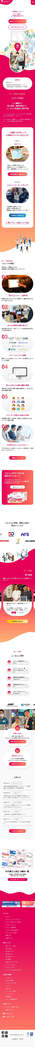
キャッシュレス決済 (11, 933)
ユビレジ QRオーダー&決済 (13, 922)
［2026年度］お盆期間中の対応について (14, 814)
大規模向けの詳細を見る (17, 215)
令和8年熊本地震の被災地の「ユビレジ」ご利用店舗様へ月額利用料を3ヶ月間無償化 (17, 86)
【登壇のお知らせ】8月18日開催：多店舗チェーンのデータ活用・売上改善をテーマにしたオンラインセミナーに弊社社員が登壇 (17, 796)
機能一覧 (8, 935)
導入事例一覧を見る (17, 621)
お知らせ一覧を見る (17, 831)
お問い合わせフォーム (17, 741)
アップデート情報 (17, 802)
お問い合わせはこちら (17, 27)
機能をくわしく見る (17, 458)
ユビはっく (9, 978)
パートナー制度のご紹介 (12, 1007)
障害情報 (8, 996)
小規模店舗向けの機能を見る (17, 174)
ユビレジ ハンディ (11, 925)
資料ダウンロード (17, 764)
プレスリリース (15, 783)
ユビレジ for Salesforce (12, 930)
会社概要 (14, 1039)
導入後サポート (10, 956)
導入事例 (8, 959)
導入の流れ (9, 948)
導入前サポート (10, 951)
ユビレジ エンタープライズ (13, 919)
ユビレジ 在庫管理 (11, 927)
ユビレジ (8, 916)
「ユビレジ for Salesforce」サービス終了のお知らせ (17, 822)
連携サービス (9, 938)
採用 (20, 1039)
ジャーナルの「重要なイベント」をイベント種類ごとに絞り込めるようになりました (17, 806)
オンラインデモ (10, 967)
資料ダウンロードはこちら (17, 21)
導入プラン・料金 (10, 946)
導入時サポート (10, 954)
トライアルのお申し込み (12, 970)
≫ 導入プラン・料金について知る (17, 222)
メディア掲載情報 (10, 999)
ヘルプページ (8, 1017)
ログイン (7, 1013)
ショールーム (9, 964)
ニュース (8, 986)
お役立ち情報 (9, 980)
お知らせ (16, 792)
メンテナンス (9, 994)
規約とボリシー (10, 1009)
